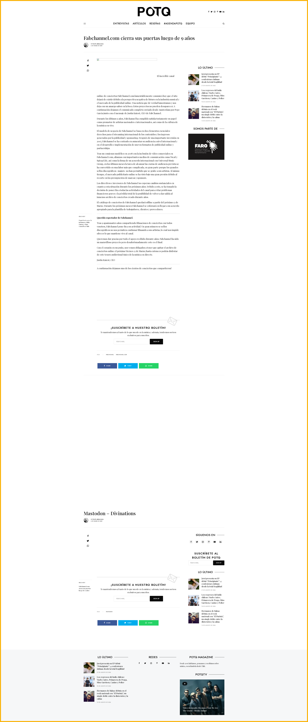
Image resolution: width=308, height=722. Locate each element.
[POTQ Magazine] (154, 12)
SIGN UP (156, 342)
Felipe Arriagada (97, 44)
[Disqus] (154, 405)
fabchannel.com (121, 354)
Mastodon (109, 611)
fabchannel (110, 354)
